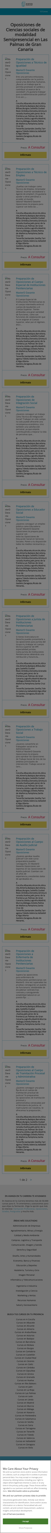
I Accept (25, 1521)
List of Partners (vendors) (14, 1514)
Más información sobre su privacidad (23, 1491)
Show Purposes (25, 1528)
